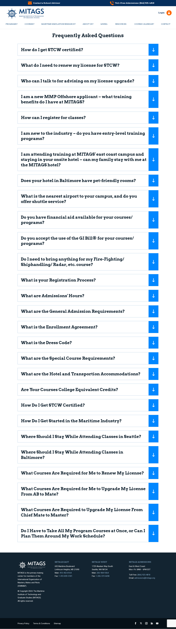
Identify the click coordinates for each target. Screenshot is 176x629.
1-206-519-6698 (102, 576)
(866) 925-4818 (143, 575)
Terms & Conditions (41, 623)
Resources (120, 24)
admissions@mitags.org (144, 578)
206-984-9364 (103, 573)
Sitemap (57, 623)
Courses (29, 24)
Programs (11, 24)
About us (87, 24)
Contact (165, 24)
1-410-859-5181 (65, 576)
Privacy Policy (23, 623)
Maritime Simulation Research (58, 24)
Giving (103, 24)
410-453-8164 (66, 573)
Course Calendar (143, 24)
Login (161, 13)
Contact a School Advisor (46, 3)
